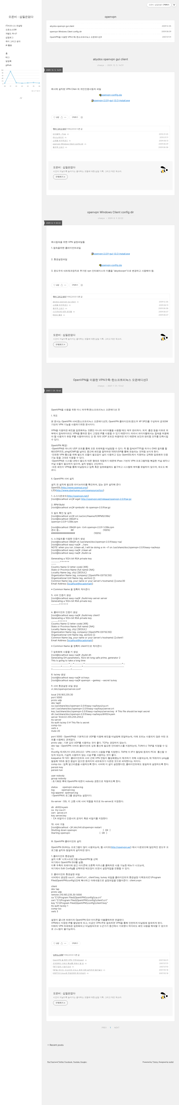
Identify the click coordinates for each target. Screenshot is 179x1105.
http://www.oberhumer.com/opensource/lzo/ (79, 490)
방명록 (8, 61)
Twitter (61, 1062)
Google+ (83, 1062)
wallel (171, 1062)
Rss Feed (51, 1062)
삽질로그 (9, 37)
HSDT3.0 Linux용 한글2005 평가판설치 (69, 973)
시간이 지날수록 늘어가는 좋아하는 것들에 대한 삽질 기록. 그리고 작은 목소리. (87, 171)
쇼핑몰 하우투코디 (60, 140)
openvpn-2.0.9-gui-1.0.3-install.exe (111, 100)
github (8, 65)
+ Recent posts (55, 1045)
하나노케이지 (58, 137)
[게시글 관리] (65, 117)
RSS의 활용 (57, 315)
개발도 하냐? (11, 33)
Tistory (155, 1062)
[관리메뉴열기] (174, 5)
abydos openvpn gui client (62, 26)
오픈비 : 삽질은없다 (21, 16)
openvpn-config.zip (111, 94)
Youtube (76, 1062)
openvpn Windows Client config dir (66, 31)
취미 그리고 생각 (13, 41)
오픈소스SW (11, 29)
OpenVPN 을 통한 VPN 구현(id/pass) (68, 960)
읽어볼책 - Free (59, 134)
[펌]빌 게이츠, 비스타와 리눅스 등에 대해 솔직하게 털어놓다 (77, 970)
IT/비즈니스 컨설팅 (14, 25)
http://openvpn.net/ (78, 496)
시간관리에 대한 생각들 (62, 311)
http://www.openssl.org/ (74, 487)
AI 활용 (9, 45)
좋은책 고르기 (58, 147)
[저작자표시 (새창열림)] (81, 117)
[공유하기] (61, 117)
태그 (8, 57)
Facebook (68, 1062)
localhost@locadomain (80, 583)
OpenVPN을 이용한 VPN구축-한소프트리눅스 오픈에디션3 (76, 37)
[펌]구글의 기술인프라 (62, 966)
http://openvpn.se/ (121, 847)
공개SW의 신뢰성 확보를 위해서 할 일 (68, 963)
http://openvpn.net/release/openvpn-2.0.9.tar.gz (106, 499)
